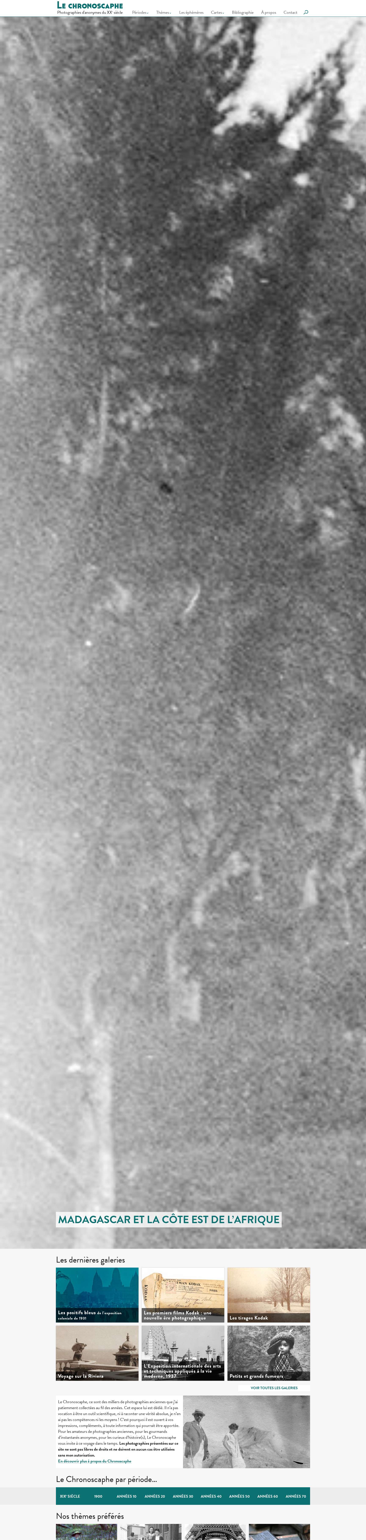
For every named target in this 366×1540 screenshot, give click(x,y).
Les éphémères (191, 12)
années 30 (183, 1496)
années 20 (155, 1496)
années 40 (211, 1496)
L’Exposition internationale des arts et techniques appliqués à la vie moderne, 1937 (182, 1371)
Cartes (216, 12)
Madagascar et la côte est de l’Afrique (169, 1219)
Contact (290, 12)
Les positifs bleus (90, 1315)
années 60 (267, 1496)
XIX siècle (70, 1496)
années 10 (126, 1496)
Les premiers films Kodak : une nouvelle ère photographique (178, 1315)
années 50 (239, 1496)
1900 (98, 1496)
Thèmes (162, 12)
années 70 (296, 1496)
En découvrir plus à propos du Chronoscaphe (94, 1461)
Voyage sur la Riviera (81, 1376)
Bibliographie (243, 12)
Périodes (139, 12)
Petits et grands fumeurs (256, 1376)
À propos (268, 12)
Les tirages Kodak (249, 1317)
